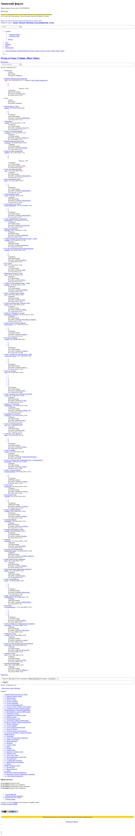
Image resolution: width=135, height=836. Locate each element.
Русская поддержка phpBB (9, 804)
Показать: (5, 678)
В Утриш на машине (10, 338)
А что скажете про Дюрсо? (12, 204)
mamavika (25, 245)
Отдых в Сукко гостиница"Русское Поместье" (18, 643)
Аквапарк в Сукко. (10, 633)
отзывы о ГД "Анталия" (11, 404)
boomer (24, 516)
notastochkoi (8, 405)
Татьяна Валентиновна (29, 457)
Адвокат (24, 351)
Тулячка (6, 339)
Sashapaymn (25, 118)
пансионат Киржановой (11, 663)
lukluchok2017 (26, 176)
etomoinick (7, 541)
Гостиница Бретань (10, 519)
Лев (5, 425)
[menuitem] (14, 34)
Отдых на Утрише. (10, 371)
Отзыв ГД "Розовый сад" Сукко (14, 313)
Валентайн (7, 461)
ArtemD (6, 123)
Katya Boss (7, 625)
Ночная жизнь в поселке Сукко (14, 141)
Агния (6, 395)
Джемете (22, 23)
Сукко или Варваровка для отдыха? (15, 219)
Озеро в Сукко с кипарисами (13, 151)
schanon (24, 334)
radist (23, 270)
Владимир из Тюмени (11, 314)
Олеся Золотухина (10, 551)
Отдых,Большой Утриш (11, 194)
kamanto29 (7, 521)
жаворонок (7, 486)
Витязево (30, 23)
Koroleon (7, 250)
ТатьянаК (7, 133)
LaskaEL (7, 531)
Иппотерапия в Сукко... (11, 106)
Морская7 (25, 235)
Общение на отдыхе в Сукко (13, 273)
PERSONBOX (8, 597)
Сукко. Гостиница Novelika (12, 169)
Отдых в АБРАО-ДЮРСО (12, 509)
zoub (5, 372)
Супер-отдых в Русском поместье (14, 323)
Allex (6, 80)
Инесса (24, 367)
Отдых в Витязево (61, 817)
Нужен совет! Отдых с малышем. (14, 559)
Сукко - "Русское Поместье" (13, 595)
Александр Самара (10, 356)
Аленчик (25, 491)
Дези (5, 665)
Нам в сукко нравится (11, 228)
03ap (5, 275)
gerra (5, 171)
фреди (24, 260)
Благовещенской (41, 23)
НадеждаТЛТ (8, 220)
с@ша (24, 660)
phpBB (15, 802)
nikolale (6, 108)
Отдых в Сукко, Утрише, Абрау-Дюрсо (20, 58)
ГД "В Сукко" (8, 485)
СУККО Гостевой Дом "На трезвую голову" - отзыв (20, 238)
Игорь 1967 (8, 645)
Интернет (7, 539)
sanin (23, 420)
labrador (6, 152)
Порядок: (45, 678)
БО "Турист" (8, 263)
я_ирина (7, 635)
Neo (5, 265)
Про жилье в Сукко (10, 495)
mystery (24, 466)
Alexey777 (25, 128)
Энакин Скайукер (27, 556)
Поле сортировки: (22, 678)
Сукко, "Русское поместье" (12, 470)
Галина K (7, 143)
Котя (5, 181)
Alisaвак (7, 240)
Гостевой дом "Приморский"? (13, 549)
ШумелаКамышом (10, 205)
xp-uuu (24, 447)
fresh (5, 561)
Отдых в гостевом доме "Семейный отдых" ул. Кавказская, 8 (23, 460)
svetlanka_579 (26, 410)
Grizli (6, 195)
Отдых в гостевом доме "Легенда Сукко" (17, 303)
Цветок (24, 566)
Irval (5, 655)
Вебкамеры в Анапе (70, 817)
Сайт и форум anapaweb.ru (39, 80)
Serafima (7, 285)
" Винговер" (8, 121)
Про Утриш (8, 605)
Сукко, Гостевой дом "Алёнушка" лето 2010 (18, 394)
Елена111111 (26, 225)
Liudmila (7, 511)
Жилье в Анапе (53, 817)
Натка (6, 580)
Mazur (24, 620)
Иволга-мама (8, 324)
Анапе (15, 23)
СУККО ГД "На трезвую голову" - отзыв (17, 283)
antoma (6, 304)
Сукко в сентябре (9, 450)
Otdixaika (7, 230)
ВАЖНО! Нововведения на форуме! (15, 78)
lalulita (6, 571)
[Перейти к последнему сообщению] (26, 93)
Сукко (51, 23)
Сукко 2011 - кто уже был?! (12, 433)
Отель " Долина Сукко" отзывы (14, 293)
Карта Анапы (79, 817)
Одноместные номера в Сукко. (14, 529)
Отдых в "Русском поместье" (13, 131)
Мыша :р (25, 670)
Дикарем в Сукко (9, 653)
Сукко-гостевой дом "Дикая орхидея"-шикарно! (19, 623)
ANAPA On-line (46, 817)
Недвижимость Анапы (87, 817)
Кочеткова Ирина (9, 471)
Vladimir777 (8, 415)
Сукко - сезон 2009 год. (11, 579)
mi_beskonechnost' (9, 607)
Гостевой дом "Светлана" (12, 414)
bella (5, 435)
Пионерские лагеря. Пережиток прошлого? (18, 569)
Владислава (25, 592)
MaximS (24, 147)
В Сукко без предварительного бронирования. (19, 248)
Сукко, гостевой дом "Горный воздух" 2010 (18, 354)
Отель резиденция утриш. (12, 179)
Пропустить (4, 11)
